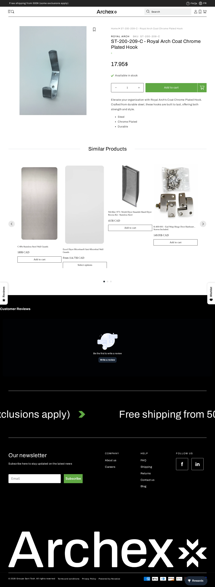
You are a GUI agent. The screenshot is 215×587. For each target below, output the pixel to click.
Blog (143, 486)
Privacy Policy (89, 579)
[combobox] (167, 11)
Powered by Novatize (109, 579)
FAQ (143, 460)
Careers (110, 466)
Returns (146, 473)
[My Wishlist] (200, 12)
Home (114, 28)
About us (110, 460)
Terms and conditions (68, 579)
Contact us (148, 479)
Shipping (146, 466)
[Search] (148, 12)
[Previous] (11, 224)
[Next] (203, 224)
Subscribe (73, 478)
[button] (9, 11)
